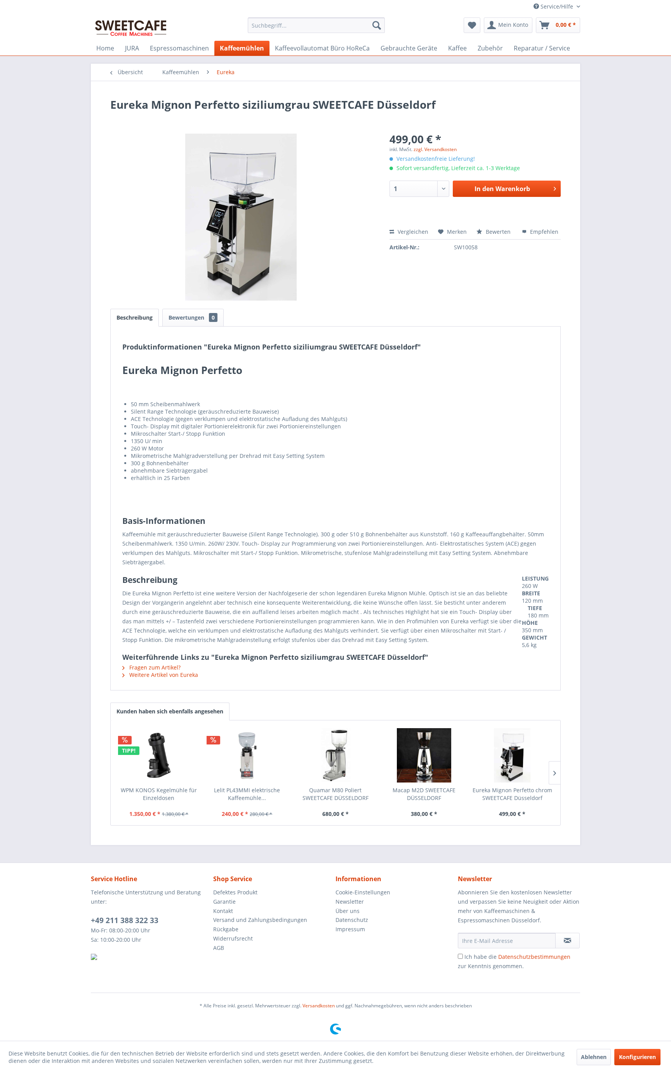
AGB (218, 947)
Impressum (350, 929)
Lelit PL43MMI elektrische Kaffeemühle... (247, 794)
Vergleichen (412, 231)
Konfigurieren (637, 1057)
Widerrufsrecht (233, 938)
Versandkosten (318, 1005)
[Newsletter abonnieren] (567, 940)
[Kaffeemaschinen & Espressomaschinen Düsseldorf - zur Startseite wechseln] (131, 27)
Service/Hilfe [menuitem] (557, 6)
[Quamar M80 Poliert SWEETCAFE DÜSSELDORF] (335, 755)
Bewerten (498, 231)
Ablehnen (594, 1057)
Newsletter (350, 901)
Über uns (348, 911)
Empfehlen (543, 231)
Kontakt (223, 911)
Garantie (224, 901)
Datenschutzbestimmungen (534, 956)
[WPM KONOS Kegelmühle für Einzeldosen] (158, 755)
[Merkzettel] (472, 25)
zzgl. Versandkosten (435, 149)
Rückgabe (225, 929)
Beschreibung (134, 317)
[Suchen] (377, 25)
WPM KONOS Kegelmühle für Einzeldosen (159, 794)
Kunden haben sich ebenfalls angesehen (169, 711)
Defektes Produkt (235, 892)
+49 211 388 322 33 (124, 920)
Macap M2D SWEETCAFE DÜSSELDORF (424, 794)
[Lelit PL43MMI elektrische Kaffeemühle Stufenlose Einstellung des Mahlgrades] (247, 755)
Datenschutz (352, 919)
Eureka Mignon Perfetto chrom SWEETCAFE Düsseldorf (512, 794)
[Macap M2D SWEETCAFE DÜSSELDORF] (424, 755)
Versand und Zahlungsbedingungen (260, 919)
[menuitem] (316, 25)
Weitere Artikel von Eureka (163, 674)
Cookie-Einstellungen (363, 892)
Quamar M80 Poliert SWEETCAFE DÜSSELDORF (335, 794)
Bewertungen (192, 317)
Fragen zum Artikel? (154, 667)
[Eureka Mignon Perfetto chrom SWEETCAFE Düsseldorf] (512, 755)
